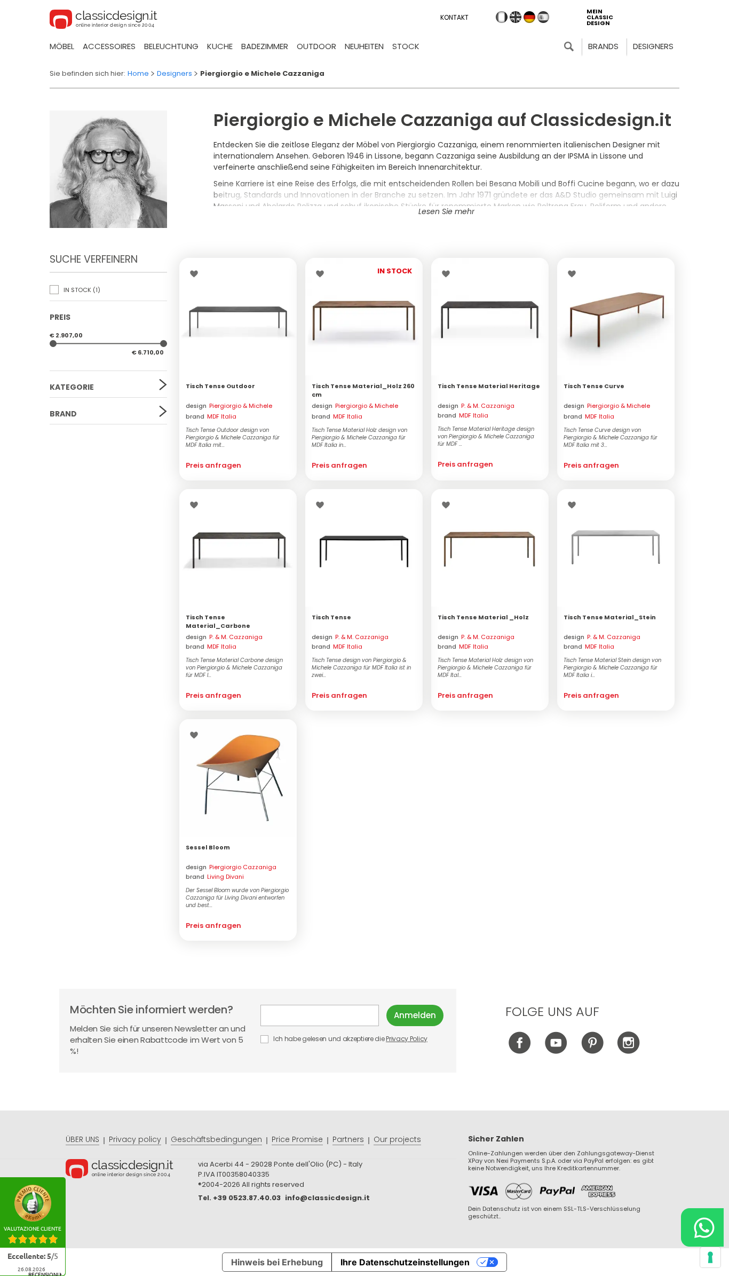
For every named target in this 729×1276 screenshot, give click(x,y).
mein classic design (600, 17)
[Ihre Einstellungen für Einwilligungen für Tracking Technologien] (710, 1257)
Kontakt (454, 17)
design (229, 406)
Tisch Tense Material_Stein (610, 617)
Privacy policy (135, 1139)
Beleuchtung (171, 46)
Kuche (220, 46)
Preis (60, 317)
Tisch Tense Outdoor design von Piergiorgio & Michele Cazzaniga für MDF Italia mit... (233, 438)
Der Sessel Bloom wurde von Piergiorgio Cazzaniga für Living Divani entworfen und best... (237, 898)
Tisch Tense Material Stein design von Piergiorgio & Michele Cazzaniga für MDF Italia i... (612, 668)
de (529, 17)
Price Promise (297, 1139)
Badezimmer (264, 46)
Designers (653, 46)
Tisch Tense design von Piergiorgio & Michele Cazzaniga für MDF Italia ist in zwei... (361, 668)
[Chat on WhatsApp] (702, 1227)
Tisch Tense (331, 617)
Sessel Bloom (208, 847)
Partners (348, 1139)
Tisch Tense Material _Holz (483, 617)
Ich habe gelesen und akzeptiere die (349, 1038)
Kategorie (72, 387)
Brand (63, 413)
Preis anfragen (213, 465)
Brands (603, 46)
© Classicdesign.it (132, 1170)
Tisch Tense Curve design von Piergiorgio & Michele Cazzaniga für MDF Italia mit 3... (610, 438)
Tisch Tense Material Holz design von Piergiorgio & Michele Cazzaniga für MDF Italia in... (359, 438)
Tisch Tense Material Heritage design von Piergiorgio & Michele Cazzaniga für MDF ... (486, 437)
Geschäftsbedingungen (216, 1139)
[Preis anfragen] (238, 316)
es (543, 17)
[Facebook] (519, 1051)
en (515, 17)
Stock (405, 46)
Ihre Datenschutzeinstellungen (405, 1262)
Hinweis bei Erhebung (277, 1262)
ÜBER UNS (82, 1139)
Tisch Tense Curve (594, 386)
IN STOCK (81, 290)
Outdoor (316, 46)
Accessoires (109, 46)
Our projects (397, 1139)
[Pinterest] (592, 1051)
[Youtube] (556, 1051)
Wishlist (196, 274)
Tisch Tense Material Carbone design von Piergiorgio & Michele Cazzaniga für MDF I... (234, 668)
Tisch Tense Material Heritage (489, 386)
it (502, 17)
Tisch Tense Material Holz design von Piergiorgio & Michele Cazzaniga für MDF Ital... (485, 668)
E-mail (323, 1015)
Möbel (62, 46)
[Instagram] (628, 1051)
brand (211, 416)
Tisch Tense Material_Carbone (218, 621)
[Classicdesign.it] (103, 21)
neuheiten (364, 46)
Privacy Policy (406, 1038)
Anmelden (415, 1015)
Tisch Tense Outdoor (220, 386)
